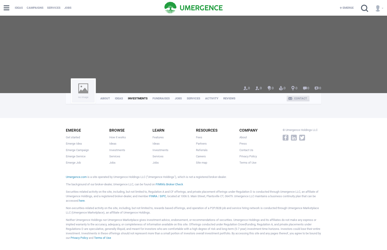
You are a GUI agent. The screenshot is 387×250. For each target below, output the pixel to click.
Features (158, 137)
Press (243, 143)
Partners (201, 143)
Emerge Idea (74, 143)
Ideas (19, 7)
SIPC (163, 196)
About (105, 98)
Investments (138, 98)
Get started (73, 137)
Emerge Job (73, 162)
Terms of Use (247, 162)
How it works (117, 137)
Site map (201, 162)
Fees (199, 137)
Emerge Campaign (77, 150)
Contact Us (246, 150)
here (82, 200)
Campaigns (35, 7)
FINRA (153, 196)
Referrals (202, 150)
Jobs (67, 7)
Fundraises (161, 98)
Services (53, 7)
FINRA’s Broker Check (169, 184)
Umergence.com (76, 177)
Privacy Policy (248, 156)
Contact (300, 98)
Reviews (229, 98)
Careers (201, 156)
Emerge (348, 7)
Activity (211, 98)
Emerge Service (76, 156)
